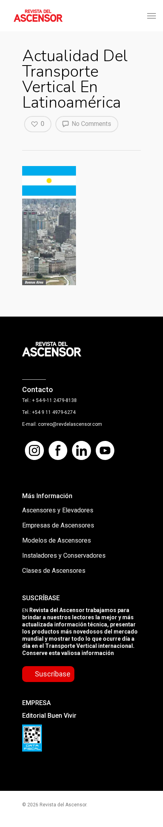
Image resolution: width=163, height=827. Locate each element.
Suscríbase (52, 674)
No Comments (90, 124)
